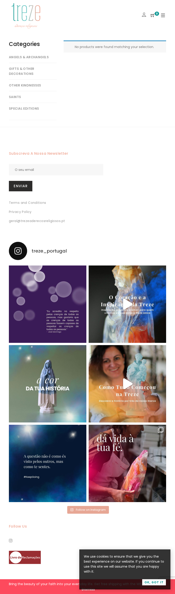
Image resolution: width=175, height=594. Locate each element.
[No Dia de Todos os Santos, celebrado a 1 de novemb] (47, 463)
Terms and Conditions (27, 202)
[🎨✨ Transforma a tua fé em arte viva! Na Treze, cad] (127, 463)
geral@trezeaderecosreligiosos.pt (37, 221)
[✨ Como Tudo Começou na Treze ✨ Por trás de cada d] (127, 383)
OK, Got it (154, 582)
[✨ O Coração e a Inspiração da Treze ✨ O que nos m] (127, 304)
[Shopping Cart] (153, 15)
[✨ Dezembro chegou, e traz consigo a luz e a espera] (47, 304)
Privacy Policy (20, 212)
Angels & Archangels (29, 57)
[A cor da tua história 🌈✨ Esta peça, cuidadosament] (47, 383)
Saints (15, 97)
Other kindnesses (25, 85)
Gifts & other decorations (21, 71)
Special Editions (24, 108)
